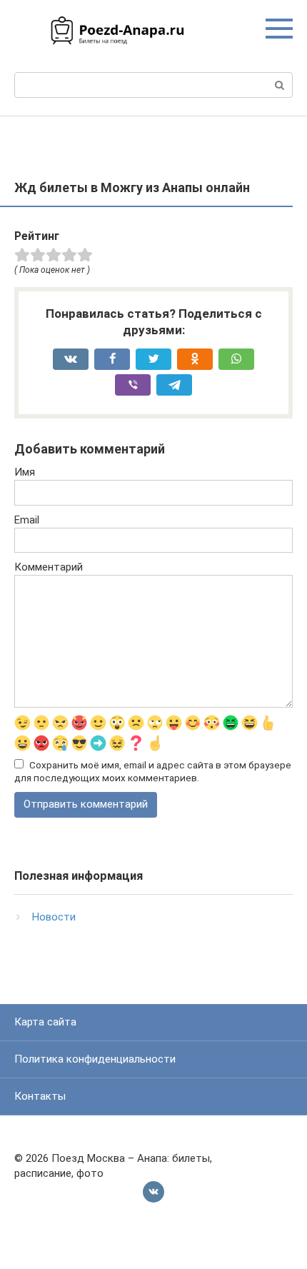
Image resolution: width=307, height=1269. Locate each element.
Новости (54, 917)
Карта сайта (45, 1021)
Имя (24, 472)
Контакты (40, 1096)
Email (26, 519)
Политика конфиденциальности (95, 1059)
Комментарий (48, 567)
